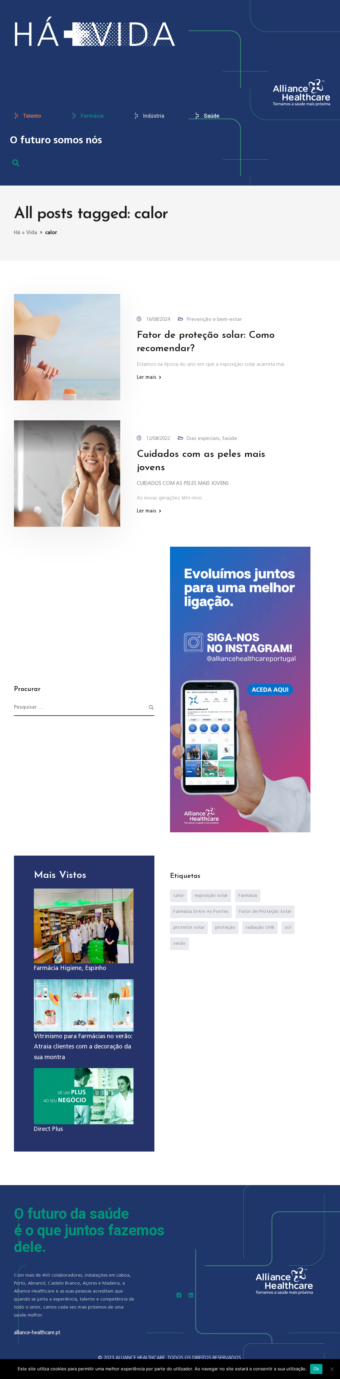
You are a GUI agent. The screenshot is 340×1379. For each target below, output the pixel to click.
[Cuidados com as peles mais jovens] (67, 473)
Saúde (211, 116)
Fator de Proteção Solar (265, 911)
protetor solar (189, 927)
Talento (32, 116)
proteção (225, 927)
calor (178, 895)
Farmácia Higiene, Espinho (70, 968)
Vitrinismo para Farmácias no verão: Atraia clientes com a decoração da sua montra (83, 1047)
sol (288, 927)
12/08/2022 (158, 438)
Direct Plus (48, 1129)
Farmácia (92, 116)
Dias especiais (203, 438)
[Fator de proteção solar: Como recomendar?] (67, 347)
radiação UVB (260, 927)
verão (179, 943)
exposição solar (211, 895)
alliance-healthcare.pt (37, 1332)
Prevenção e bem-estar (214, 319)
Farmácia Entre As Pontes (200, 911)
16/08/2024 (158, 319)
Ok (316, 1368)
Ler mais (146, 377)
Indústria (153, 116)
